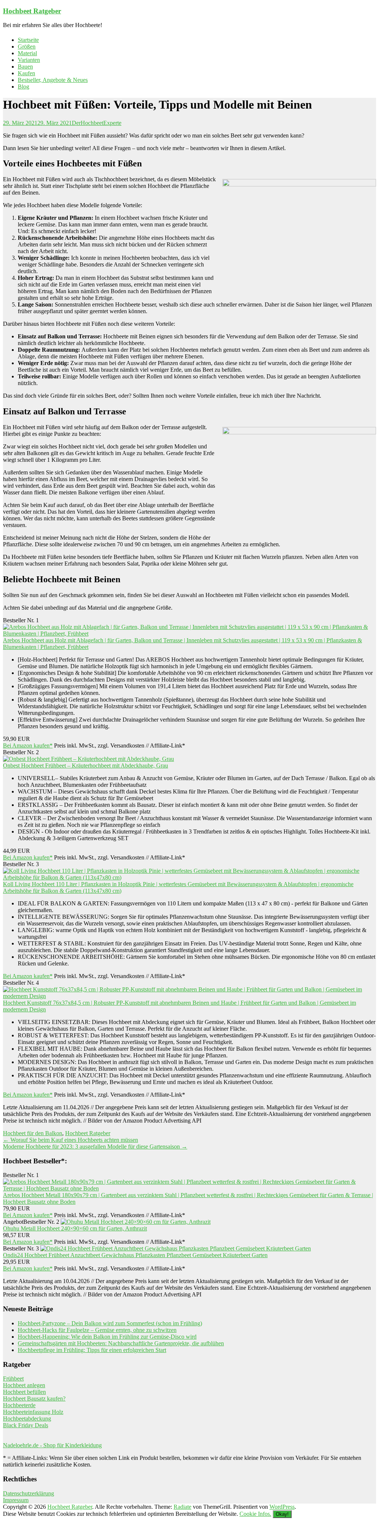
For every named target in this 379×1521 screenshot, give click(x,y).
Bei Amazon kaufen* (28, 745)
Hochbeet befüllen (24, 1392)
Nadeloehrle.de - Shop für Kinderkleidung (52, 1445)
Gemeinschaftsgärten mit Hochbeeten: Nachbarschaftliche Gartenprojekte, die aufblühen (121, 1343)
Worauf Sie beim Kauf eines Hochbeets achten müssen (70, 1140)
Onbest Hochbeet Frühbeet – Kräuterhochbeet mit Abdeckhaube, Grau (85, 765)
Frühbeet (13, 1378)
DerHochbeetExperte (96, 123)
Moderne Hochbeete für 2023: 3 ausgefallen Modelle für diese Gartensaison (95, 1146)
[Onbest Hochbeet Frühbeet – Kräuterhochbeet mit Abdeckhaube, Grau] (88, 759)
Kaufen (26, 73)
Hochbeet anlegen (24, 1385)
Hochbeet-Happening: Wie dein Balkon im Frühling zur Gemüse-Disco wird (107, 1336)
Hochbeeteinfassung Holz (33, 1412)
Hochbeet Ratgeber (32, 11)
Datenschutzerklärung (28, 1493)
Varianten (29, 60)
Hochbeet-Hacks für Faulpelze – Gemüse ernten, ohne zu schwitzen (97, 1330)
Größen (27, 46)
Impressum (15, 1500)
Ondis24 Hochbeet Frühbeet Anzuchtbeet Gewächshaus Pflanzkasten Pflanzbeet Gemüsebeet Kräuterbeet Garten (135, 1255)
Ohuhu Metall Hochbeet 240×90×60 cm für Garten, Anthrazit (75, 1228)
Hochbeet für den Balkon (32, 1133)
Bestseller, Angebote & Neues (53, 80)
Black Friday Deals (25, 1425)
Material (27, 53)
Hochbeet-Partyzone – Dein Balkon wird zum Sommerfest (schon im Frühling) (110, 1323)
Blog (23, 86)
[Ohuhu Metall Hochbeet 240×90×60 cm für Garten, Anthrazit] (136, 1222)
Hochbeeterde (19, 1405)
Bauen (25, 66)
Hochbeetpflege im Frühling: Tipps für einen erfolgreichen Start (92, 1350)
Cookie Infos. (255, 1514)
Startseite (28, 40)
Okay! (282, 1514)
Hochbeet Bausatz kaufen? (34, 1398)
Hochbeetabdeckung (27, 1418)
